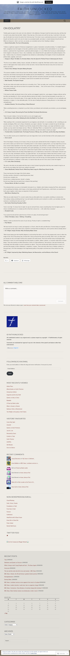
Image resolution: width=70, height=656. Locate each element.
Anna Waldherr (15, 463)
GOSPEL (9, 442)
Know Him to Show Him (12, 520)
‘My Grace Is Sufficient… (28, 458)
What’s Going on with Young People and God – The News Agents (20, 565)
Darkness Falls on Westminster (14, 409)
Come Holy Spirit (11, 422)
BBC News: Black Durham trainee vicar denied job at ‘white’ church (21, 591)
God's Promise (10, 439)
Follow (9, 373)
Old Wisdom (10, 444)
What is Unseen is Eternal (13, 406)
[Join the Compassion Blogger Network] (17, 542)
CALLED (9, 425)
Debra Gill (14, 482)
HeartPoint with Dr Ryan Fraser (14, 517)
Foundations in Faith (12, 506)
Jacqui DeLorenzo (16, 458)
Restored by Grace (11, 433)
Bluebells (9, 400)
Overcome (6, 568)
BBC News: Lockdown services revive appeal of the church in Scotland (22, 582)
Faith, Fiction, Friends (12, 503)
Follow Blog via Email (17, 362)
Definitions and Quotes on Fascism (13, 562)
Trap (5, 559)
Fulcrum (9, 511)
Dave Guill (14, 487)
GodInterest (9, 514)
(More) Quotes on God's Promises (15, 389)
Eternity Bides (7, 579)
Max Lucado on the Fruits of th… (26, 482)
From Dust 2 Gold (11, 509)
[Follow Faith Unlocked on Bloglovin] (13, 347)
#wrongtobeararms (8, 576)
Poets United (10, 523)
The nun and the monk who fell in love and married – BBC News (20, 571)
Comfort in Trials (11, 436)
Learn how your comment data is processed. (35, 305)
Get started (48, 2)
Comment (60, 301)
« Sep (5, 613)
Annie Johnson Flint (25, 472)
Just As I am (10, 430)
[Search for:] (64, 20)
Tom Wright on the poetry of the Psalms (16, 411)
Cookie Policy (33, 653)
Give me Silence (11, 447)
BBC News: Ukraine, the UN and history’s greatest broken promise (20, 574)
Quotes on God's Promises (13, 427)
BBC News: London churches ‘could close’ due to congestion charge (21, 585)
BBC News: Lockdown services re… (30, 463)
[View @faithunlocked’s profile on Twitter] (7, 535)
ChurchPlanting (10, 500)
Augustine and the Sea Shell (14, 394)
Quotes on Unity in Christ (13, 397)
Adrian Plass (10, 386)
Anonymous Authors (12, 392)
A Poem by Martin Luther (13, 403)
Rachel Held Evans (11, 526)
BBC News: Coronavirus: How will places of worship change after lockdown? (23, 588)
